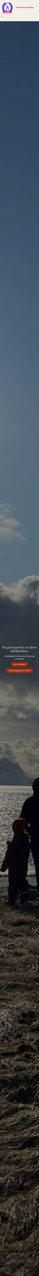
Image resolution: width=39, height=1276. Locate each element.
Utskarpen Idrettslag (25, 7)
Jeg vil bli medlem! (19, 664)
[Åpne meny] (2, 17)
